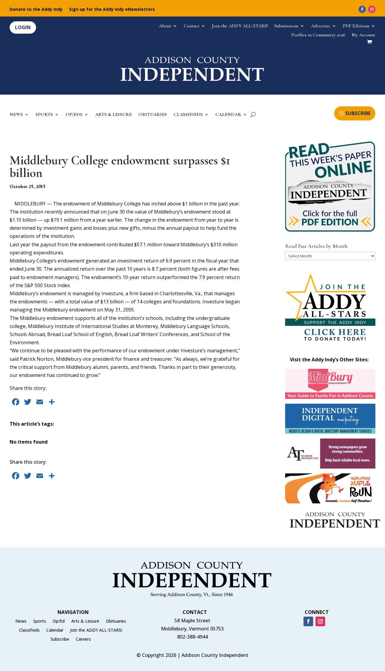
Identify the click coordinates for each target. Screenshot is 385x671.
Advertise (320, 26)
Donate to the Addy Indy (36, 9)
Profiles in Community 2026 (318, 35)
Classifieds (29, 630)
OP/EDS (74, 114)
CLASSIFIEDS (188, 114)
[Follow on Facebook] (362, 9)
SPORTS (44, 114)
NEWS (16, 114)
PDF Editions (356, 26)
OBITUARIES (152, 114)
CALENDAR (228, 114)
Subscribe (60, 639)
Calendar (54, 630)
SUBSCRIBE (358, 113)
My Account (363, 35)
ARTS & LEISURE (113, 114)
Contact (191, 26)
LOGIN (23, 27)
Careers (83, 639)
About (165, 26)
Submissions (286, 26)
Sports (39, 621)
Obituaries (116, 621)
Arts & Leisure (85, 621)
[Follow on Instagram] (371, 9)
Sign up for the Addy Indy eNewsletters (112, 9)
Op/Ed (59, 621)
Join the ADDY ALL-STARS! (240, 26)
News (20, 621)
